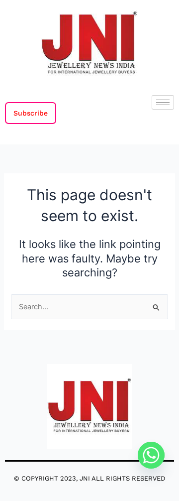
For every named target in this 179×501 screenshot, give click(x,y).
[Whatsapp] (151, 455)
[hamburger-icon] (163, 102)
